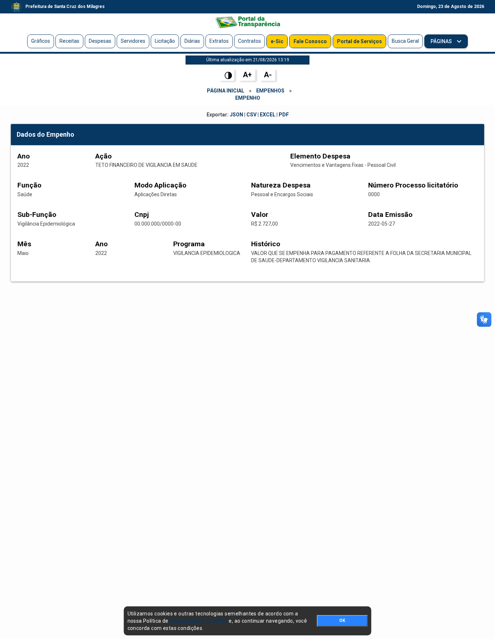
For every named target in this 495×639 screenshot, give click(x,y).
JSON (236, 115)
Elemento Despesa (320, 156)
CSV (251, 115)
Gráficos (40, 41)
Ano (23, 156)
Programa (189, 244)
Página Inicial (225, 91)
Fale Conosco (310, 41)
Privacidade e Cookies (199, 621)
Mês (24, 244)
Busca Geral (405, 41)
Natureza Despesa (281, 185)
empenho (247, 98)
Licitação (165, 41)
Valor (259, 214)
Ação (103, 156)
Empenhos (270, 91)
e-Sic (277, 41)
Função (29, 185)
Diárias (192, 41)
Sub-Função (36, 214)
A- (268, 74)
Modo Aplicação (160, 185)
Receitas (69, 41)
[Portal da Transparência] (247, 22)
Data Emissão (390, 214)
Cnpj (141, 214)
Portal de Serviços (359, 41)
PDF (284, 115)
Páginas (441, 41)
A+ (247, 74)
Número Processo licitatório (413, 185)
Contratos (249, 41)
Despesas (100, 41)
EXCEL (267, 115)
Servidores (133, 41)
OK (342, 620)
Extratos (219, 41)
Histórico (265, 244)
